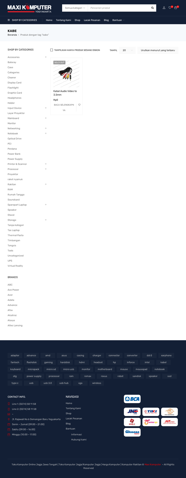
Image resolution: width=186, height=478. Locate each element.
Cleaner (12, 77)
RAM (10, 189)
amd (47, 355)
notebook (160, 369)
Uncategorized (16, 255)
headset (98, 362)
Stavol (11, 215)
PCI (9, 143)
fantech (15, 362)
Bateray (12, 62)
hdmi (82, 362)
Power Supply (15, 159)
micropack (33, 369)
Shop (68, 413)
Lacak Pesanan (74, 418)
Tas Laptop (14, 230)
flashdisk (32, 362)
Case (10, 67)
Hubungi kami (78, 439)
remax (87, 376)
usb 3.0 (48, 383)
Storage (12, 220)
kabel (163, 362)
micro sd (51, 369)
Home (69, 403)
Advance (12, 305)
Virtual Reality (15, 265)
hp (114, 362)
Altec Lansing (15, 325)
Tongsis (12, 245)
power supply (34, 376)
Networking (14, 128)
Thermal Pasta (15, 235)
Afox (10, 310)
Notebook (13, 133)
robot (120, 376)
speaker (153, 376)
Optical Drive (14, 138)
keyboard (15, 369)
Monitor (12, 123)
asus (64, 355)
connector (114, 355)
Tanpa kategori (16, 225)
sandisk (137, 376)
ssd (169, 376)
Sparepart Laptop (17, 204)
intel (147, 362)
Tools (10, 250)
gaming (48, 362)
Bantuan (70, 428)
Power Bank (14, 153)
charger (97, 355)
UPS (10, 260)
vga (80, 383)
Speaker (12, 209)
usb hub (63, 383)
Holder (11, 103)
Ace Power (13, 289)
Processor (13, 169)
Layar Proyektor (16, 113)
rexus (104, 376)
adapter (15, 355)
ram (71, 376)
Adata (11, 300)
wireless (96, 383)
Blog (68, 423)
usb (31, 383)
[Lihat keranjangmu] (175, 8)
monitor (86, 369)
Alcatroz (12, 315)
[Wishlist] (170, 8)
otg (15, 376)
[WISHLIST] (79, 105)
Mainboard (13, 118)
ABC (10, 284)
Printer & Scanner (17, 164)
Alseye (11, 320)
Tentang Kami (73, 408)
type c (15, 383)
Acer (10, 295)
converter (132, 355)
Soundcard (14, 199)
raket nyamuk (15, 179)
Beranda (12, 34)
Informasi (76, 434)
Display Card (14, 82)
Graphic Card (15, 92)
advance (31, 355)
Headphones (14, 98)
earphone (166, 355)
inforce (131, 362)
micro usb (68, 369)
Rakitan (12, 184)
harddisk (65, 362)
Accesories (14, 57)
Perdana (12, 148)
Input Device (14, 108)
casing (80, 355)
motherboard (105, 369)
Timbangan (14, 240)
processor (54, 376)
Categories (13, 72)
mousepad (141, 369)
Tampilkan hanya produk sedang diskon (77, 50)
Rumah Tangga (16, 194)
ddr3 (149, 355)
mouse (124, 369)
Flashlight (13, 87)
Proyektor (13, 174)
